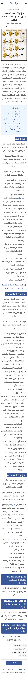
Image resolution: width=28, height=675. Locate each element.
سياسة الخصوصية (14, 672)
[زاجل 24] (14, 3)
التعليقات (14, 662)
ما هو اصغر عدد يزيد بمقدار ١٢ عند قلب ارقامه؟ (11, 120)
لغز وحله (21, 198)
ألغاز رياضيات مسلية (15, 116)
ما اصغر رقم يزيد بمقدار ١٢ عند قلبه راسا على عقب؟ (11, 125)
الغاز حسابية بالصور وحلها (18, 652)
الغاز (13, 504)
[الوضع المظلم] (23, 4)
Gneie (22, 670)
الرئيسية (16, 9)
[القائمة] (2, 4)
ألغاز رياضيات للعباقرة (14, 113)
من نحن (3, 672)
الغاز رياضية (17, 111)
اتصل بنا (7, 672)
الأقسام (20, 672)
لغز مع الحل (11, 9)
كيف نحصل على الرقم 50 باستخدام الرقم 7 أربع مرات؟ (12, 130)
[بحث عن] (26, 4)
